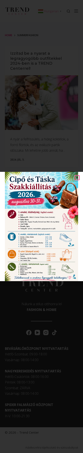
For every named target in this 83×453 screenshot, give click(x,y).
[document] (41, 226)
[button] (77, 177)
